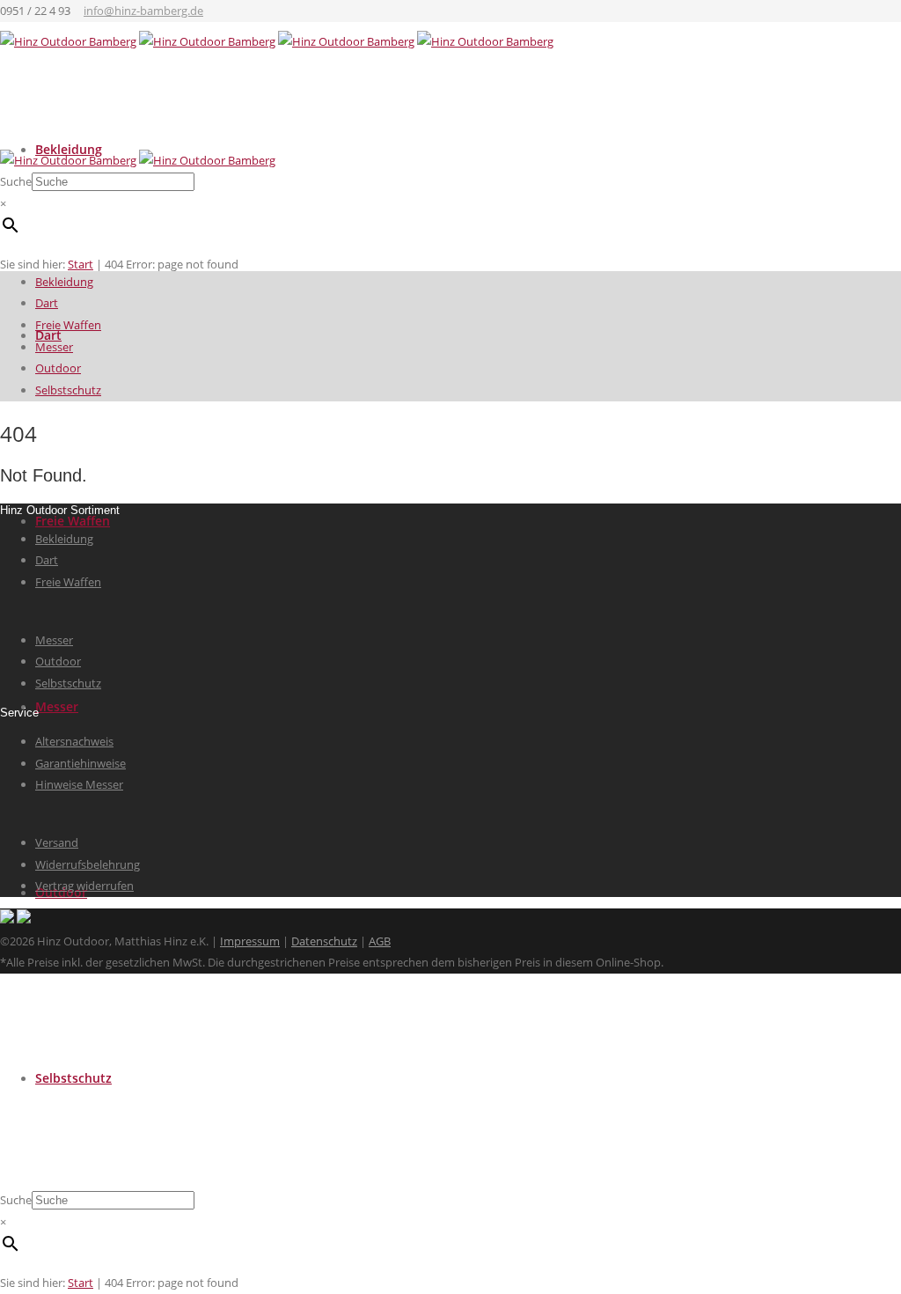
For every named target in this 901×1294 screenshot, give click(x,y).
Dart (46, 303)
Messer (56, 706)
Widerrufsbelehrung (87, 864)
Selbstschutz (73, 1078)
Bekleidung (64, 282)
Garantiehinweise (80, 763)
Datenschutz (324, 941)
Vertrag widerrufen (84, 885)
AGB (380, 941)
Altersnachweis (74, 741)
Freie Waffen (72, 520)
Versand (56, 842)
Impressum (250, 941)
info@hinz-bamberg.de (143, 10)
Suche (16, 1200)
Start (80, 1282)
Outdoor (58, 368)
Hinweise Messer (79, 784)
